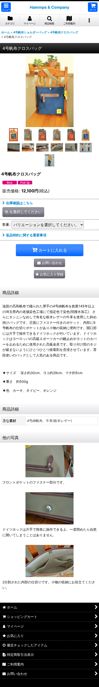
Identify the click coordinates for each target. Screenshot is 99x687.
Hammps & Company (49, 7)
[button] (6, 7)
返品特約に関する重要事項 (26, 235)
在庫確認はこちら (19, 203)
